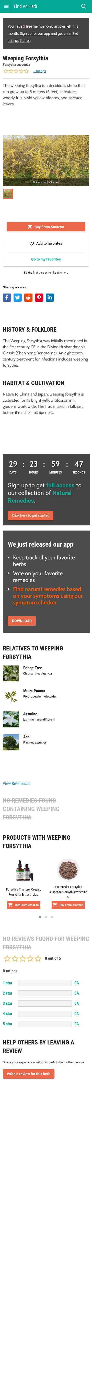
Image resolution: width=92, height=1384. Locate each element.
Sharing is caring (15, 287)
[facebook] (7, 298)
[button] (40, 917)
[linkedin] (50, 298)
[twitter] (18, 298)
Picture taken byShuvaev (46, 182)
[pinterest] (39, 298)
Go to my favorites (46, 259)
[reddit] (28, 298)
